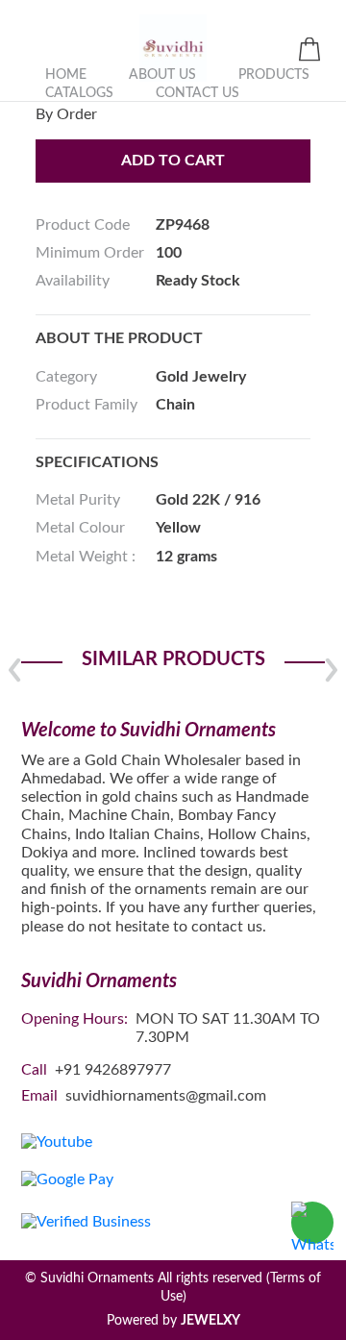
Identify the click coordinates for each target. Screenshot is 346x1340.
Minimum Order (90, 253)
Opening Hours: (74, 1019)
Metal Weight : (86, 556)
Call (34, 1070)
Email (39, 1096)
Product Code (83, 225)
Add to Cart (173, 160)
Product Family (86, 404)
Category (66, 377)
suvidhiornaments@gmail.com (165, 1096)
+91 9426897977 (113, 1070)
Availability (73, 280)
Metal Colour (80, 527)
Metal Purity (78, 500)
